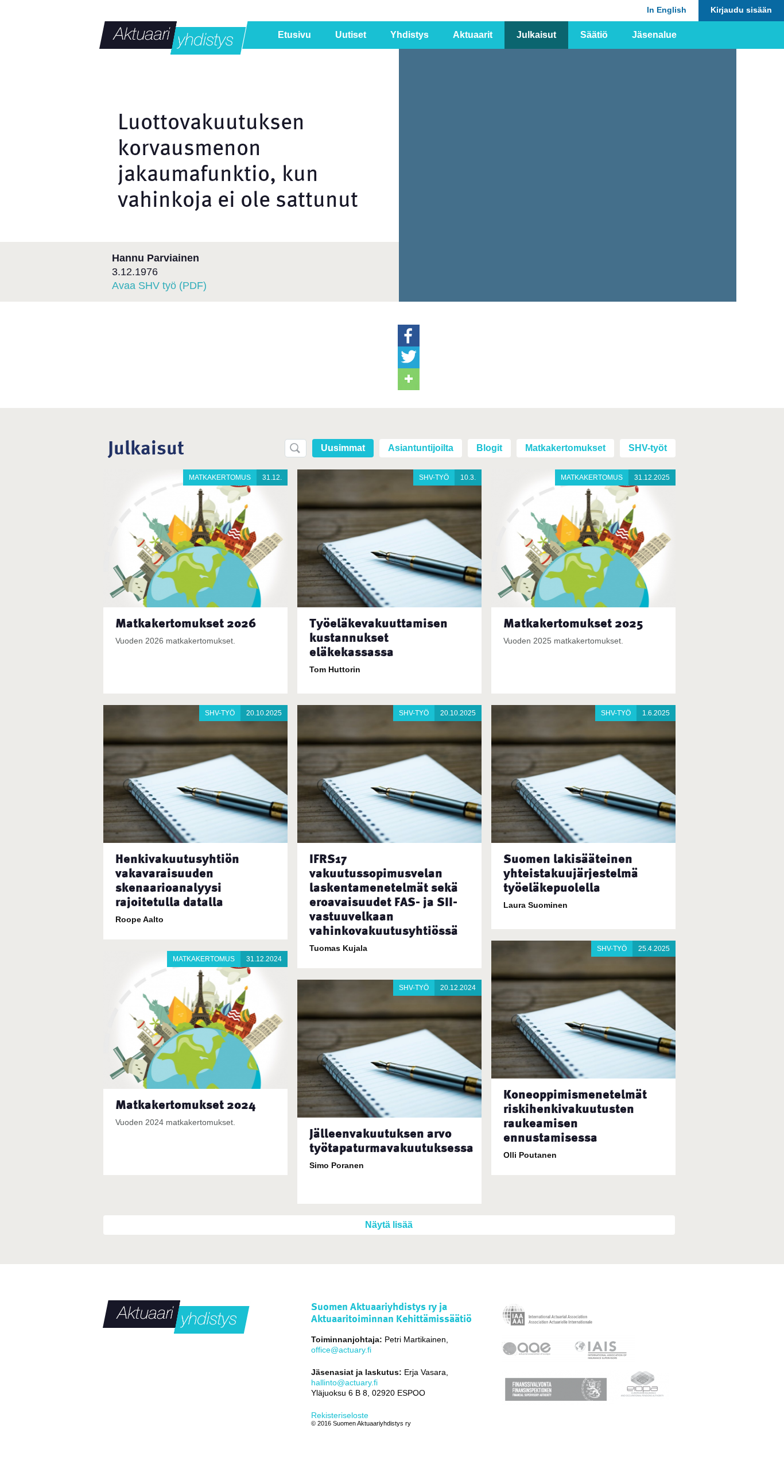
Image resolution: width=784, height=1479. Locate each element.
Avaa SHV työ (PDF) (159, 285)
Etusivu (294, 35)
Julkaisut (536, 35)
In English (666, 9)
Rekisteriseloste (339, 1415)
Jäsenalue (654, 35)
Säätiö (594, 35)
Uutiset (350, 35)
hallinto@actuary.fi (344, 1382)
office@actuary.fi (341, 1349)
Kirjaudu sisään (741, 9)
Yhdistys (409, 35)
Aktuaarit (472, 35)
